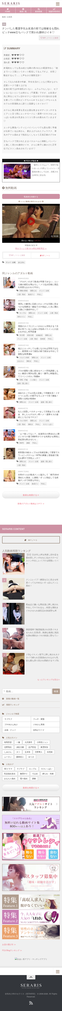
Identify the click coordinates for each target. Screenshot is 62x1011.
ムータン (8, 756)
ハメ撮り (33, 380)
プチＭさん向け (11, 724)
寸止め (35, 773)
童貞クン (31, 294)
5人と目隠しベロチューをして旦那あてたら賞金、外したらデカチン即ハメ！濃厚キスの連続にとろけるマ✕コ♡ (39, 414)
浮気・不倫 (24, 380)
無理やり (24, 773)
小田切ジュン (42, 742)
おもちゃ (20, 361)
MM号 (22, 443)
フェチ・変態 (38, 719)
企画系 (9, 17)
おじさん (21, 262)
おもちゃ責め (9, 778)
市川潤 (22, 335)
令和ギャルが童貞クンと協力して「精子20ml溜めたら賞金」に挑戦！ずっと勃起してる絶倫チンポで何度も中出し (38, 477)
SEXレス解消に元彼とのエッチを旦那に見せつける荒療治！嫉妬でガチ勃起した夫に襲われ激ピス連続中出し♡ (38, 306)
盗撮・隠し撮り (23, 383)
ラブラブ (8, 719)
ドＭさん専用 (38, 724)
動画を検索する (30, 494)
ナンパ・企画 (10, 262)
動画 (4, 17)
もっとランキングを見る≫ (48, 679)
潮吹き (29, 361)
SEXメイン (21, 317)
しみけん (8, 752)
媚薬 (28, 443)
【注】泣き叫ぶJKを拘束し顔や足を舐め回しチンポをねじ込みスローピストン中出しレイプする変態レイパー (42, 559)
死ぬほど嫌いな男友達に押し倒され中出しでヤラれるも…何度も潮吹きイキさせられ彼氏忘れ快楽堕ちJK (42, 607)
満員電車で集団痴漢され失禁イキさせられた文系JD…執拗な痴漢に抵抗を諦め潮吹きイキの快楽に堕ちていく (42, 634)
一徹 (18, 742)
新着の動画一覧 (11, 698)
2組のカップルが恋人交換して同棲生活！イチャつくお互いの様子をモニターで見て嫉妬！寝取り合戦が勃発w (39, 395)
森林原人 (20, 756)
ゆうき (31, 756)
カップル (23, 313)
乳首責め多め (9, 773)
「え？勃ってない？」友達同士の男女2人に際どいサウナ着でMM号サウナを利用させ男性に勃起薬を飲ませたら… (39, 436)
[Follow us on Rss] (31, 1003)
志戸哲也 (32, 747)
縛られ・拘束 (48, 773)
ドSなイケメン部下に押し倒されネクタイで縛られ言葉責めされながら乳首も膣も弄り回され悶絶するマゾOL (43, 657)
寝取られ (33, 291)
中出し (39, 294)
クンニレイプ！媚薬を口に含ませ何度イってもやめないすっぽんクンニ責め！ (42, 582)
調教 (34, 778)
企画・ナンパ (10, 730)
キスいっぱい (48, 424)
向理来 (50, 752)
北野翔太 (8, 747)
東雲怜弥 (44, 747)
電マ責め (24, 778)
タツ (18, 752)
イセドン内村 (24, 357)
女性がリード (38, 730)
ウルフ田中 (24, 420)
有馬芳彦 (8, 742)
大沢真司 (28, 742)
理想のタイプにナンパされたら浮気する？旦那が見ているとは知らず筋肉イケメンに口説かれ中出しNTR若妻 (38, 329)
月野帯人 (38, 752)
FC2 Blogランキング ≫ (12, 950)
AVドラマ (8, 768)
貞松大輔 (20, 747)
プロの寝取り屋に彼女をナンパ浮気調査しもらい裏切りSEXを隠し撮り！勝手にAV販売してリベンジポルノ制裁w (38, 373)
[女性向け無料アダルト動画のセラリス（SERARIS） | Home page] (14, 3)
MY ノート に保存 (50, 37)
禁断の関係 (24, 291)
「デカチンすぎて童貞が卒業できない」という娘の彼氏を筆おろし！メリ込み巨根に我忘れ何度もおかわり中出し (38, 284)
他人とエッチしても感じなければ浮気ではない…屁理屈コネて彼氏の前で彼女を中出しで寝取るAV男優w (38, 351)
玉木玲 (27, 752)
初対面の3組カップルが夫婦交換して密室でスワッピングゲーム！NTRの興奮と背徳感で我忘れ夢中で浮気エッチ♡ (39, 455)
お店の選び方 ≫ (9, 944)
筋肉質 (42, 339)
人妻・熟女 (21, 294)
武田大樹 (30, 335)
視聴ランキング (11, 704)
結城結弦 (39, 335)
